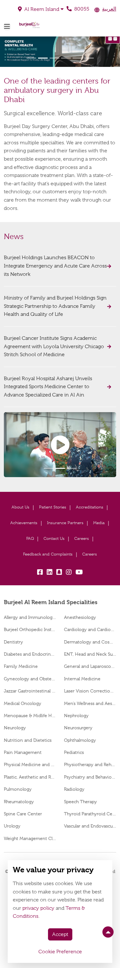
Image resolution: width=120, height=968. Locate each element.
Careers (81, 538)
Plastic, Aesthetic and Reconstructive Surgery (30, 777)
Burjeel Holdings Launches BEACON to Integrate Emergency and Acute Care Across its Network (55, 266)
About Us (20, 507)
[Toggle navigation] (7, 26)
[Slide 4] (66, 58)
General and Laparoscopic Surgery (90, 666)
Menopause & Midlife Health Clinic (30, 715)
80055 (81, 9)
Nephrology (76, 715)
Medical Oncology (22, 703)
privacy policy (38, 908)
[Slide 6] (89, 58)
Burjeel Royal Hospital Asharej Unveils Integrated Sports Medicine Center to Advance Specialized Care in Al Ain (48, 387)
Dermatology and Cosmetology (90, 641)
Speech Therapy (80, 801)
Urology (12, 825)
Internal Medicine (82, 678)
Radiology (74, 789)
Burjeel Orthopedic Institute (30, 629)
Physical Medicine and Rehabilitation (30, 764)
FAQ (30, 538)
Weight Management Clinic (30, 838)
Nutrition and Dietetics (28, 740)
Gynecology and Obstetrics (30, 678)
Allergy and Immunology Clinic (30, 617)
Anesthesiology (80, 617)
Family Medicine (21, 666)
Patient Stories (52, 507)
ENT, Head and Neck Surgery (90, 654)
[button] (41, 9)
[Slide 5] (77, 58)
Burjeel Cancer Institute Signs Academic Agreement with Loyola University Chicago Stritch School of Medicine (54, 346)
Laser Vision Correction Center (90, 690)
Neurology (15, 727)
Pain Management (23, 752)
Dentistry (13, 641)
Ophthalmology (80, 740)
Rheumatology (19, 801)
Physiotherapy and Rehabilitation (90, 764)
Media (99, 522)
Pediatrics (74, 752)
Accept (60, 934)
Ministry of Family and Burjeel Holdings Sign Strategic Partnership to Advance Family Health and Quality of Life (55, 306)
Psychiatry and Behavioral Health (90, 777)
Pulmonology (18, 789)
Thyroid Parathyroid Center (90, 813)
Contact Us (54, 538)
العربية (109, 9)
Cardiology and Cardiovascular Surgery (90, 629)
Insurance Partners (65, 522)
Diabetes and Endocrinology (30, 654)
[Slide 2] (43, 58)
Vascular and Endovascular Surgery (90, 825)
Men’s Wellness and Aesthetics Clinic (90, 703)
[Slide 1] (31, 58)
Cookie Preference (60, 952)
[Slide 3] (54, 58)
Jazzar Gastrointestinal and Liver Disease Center (30, 690)
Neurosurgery (78, 727)
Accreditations (89, 507)
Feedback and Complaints (48, 554)
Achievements (23, 522)
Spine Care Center (23, 813)
